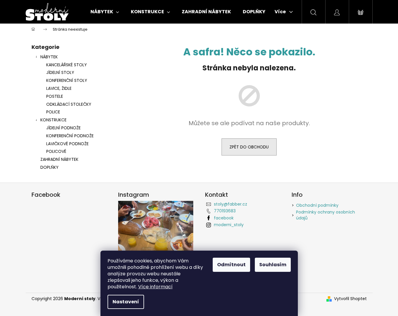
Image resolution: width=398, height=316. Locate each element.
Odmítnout (231, 264)
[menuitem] (105, 12)
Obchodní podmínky (317, 205)
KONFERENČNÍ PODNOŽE (70, 136)
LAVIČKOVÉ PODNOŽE (67, 144)
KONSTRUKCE (53, 120)
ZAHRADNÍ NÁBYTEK (59, 159)
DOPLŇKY (49, 167)
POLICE (53, 112)
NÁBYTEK (49, 57)
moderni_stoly (229, 225)
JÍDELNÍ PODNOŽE (63, 128)
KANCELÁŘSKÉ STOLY (66, 65)
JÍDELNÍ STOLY (60, 72)
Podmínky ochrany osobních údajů (325, 215)
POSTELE (54, 96)
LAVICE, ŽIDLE (59, 88)
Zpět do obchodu (249, 147)
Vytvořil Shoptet (350, 299)
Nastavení (126, 301)
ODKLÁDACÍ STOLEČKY (68, 104)
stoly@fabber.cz (230, 204)
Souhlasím (272, 264)
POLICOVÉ (56, 151)
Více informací (155, 286)
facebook (224, 218)
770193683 (225, 211)
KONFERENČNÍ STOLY (66, 80)
